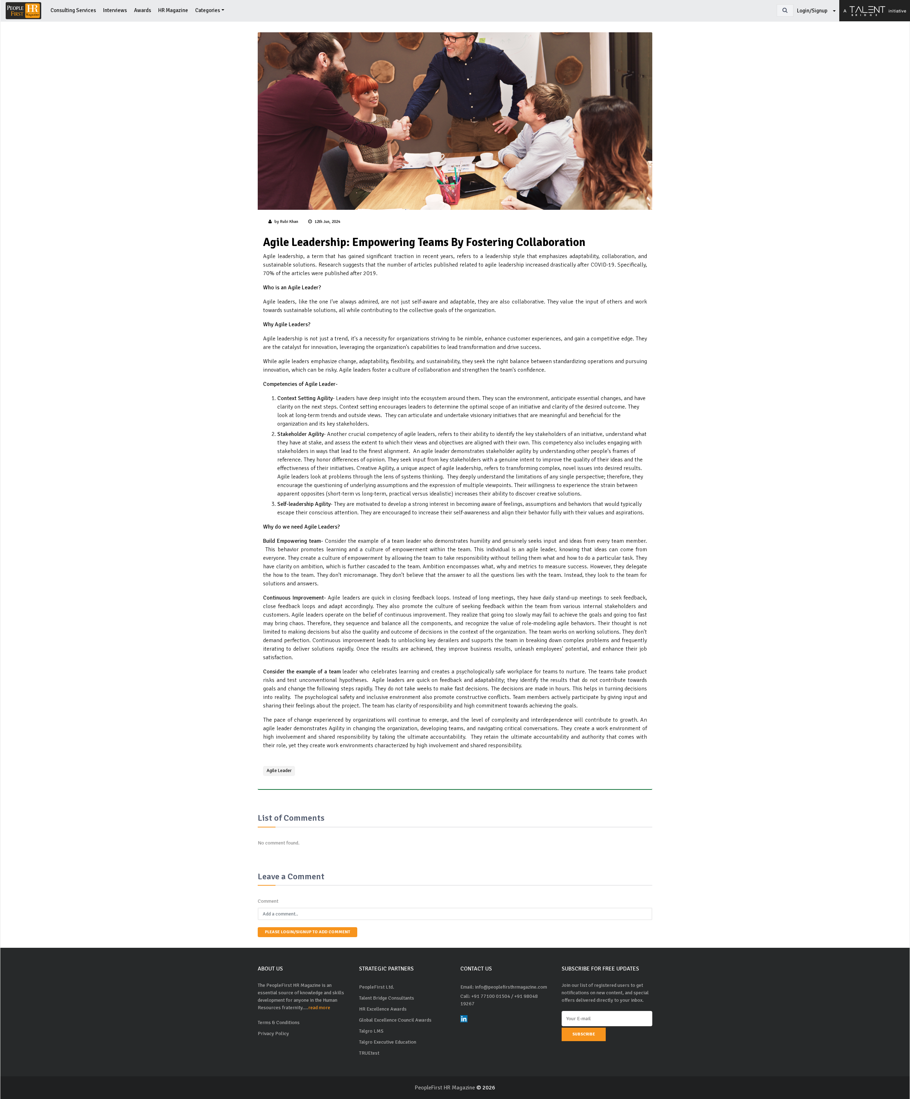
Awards (142, 10)
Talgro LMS (371, 1031)
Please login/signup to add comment (307, 932)
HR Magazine (173, 10)
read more (319, 1008)
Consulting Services (73, 10)
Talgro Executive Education (387, 1042)
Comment (268, 901)
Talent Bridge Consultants (386, 998)
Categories (207, 10)
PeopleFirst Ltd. (376, 987)
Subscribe (583, 1034)
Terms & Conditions (279, 1022)
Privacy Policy (273, 1033)
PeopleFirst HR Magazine (445, 1087)
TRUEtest (369, 1053)
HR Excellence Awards (383, 1009)
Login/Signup (813, 10)
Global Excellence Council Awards (395, 1020)
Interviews (115, 10)
